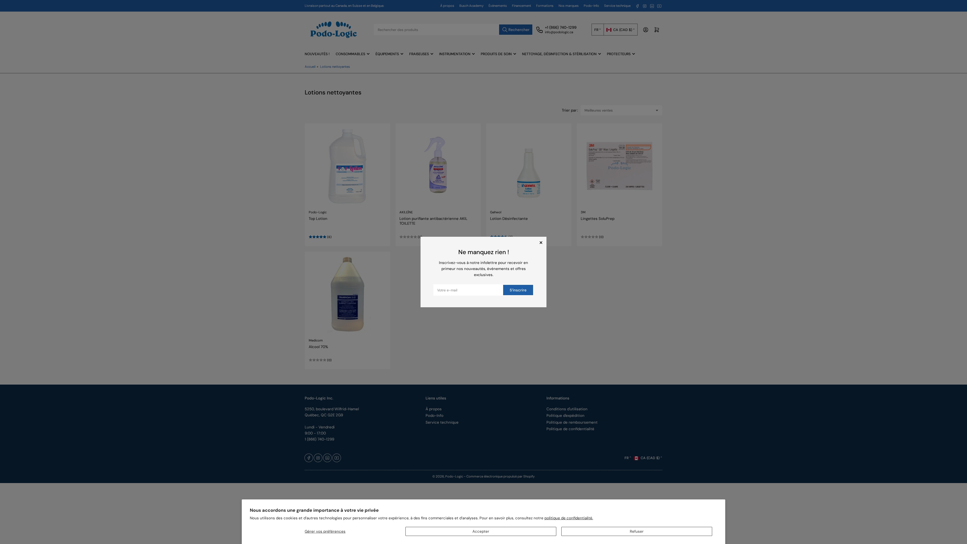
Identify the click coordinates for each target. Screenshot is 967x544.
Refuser (637, 531)
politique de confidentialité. (568, 518)
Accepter (480, 531)
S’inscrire (518, 290)
